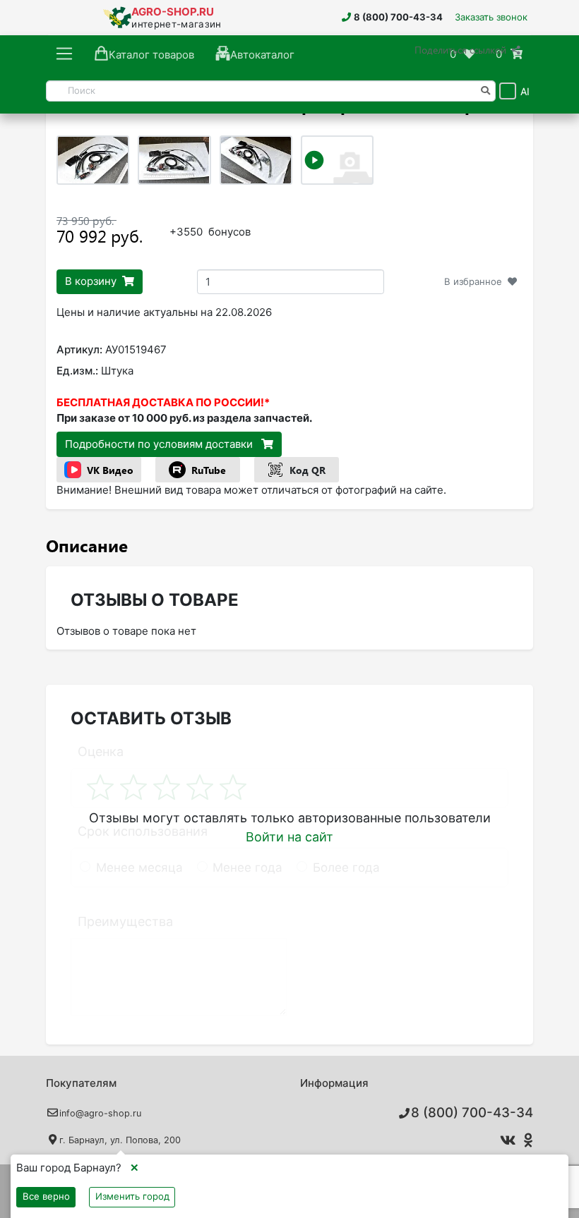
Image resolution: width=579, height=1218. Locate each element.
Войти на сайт (289, 836)
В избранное (473, 281)
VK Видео (110, 470)
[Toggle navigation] (64, 54)
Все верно (46, 1196)
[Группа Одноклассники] (526, 1140)
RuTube (208, 470)
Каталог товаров (151, 54)
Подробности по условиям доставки (160, 444)
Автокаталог (262, 54)
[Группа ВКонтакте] (505, 1140)
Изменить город (132, 1196)
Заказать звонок (491, 17)
